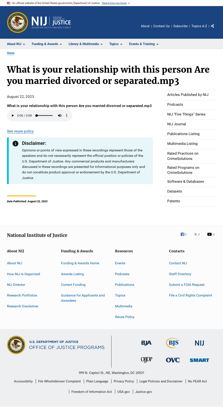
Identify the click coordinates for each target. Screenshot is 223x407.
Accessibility (23, 381)
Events (120, 263)
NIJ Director (16, 285)
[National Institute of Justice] (199, 346)
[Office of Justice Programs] (17, 22)
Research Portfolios (22, 295)
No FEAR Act (197, 381)
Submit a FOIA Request (186, 285)
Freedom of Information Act (91, 392)
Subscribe (180, 26)
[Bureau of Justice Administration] (146, 346)
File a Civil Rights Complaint (190, 295)
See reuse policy (20, 131)
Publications (124, 285)
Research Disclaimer (22, 306)
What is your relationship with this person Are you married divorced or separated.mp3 (79, 106)
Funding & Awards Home (80, 263)
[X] (198, 237)
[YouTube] (211, 237)
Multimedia (123, 306)
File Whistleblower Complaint (59, 381)
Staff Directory (180, 274)
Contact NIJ (178, 263)
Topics (120, 295)
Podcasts (122, 274)
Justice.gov (143, 392)
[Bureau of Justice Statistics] (173, 349)
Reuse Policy (125, 317)
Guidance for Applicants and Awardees (83, 298)
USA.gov (123, 392)
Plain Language (97, 381)
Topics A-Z (199, 26)
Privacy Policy (124, 381)
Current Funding (73, 285)
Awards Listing (72, 274)
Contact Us (161, 26)
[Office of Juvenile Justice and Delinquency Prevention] (146, 363)
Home (10, 53)
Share (216, 29)
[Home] (51, 22)
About (145, 26)
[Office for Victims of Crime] (173, 363)
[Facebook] (185, 237)
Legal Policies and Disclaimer (160, 381)
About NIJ (14, 263)
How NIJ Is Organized (23, 274)
